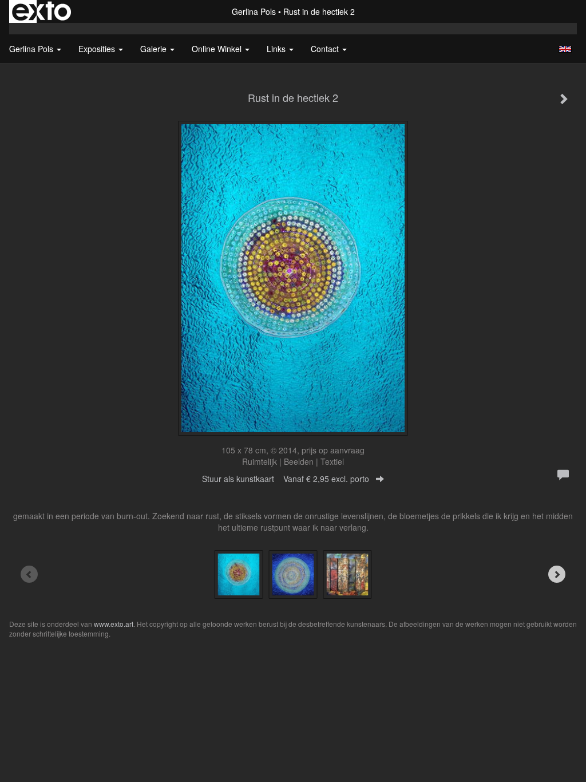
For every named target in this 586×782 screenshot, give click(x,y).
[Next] (556, 574)
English (565, 49)
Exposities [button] (97, 48)
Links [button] (277, 48)
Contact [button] (326, 48)
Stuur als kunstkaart (285, 478)
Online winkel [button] (218, 48)
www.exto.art (113, 624)
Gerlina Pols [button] (32, 48)
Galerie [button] (154, 48)
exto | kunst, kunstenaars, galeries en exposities (41, 11)
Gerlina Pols (254, 11)
